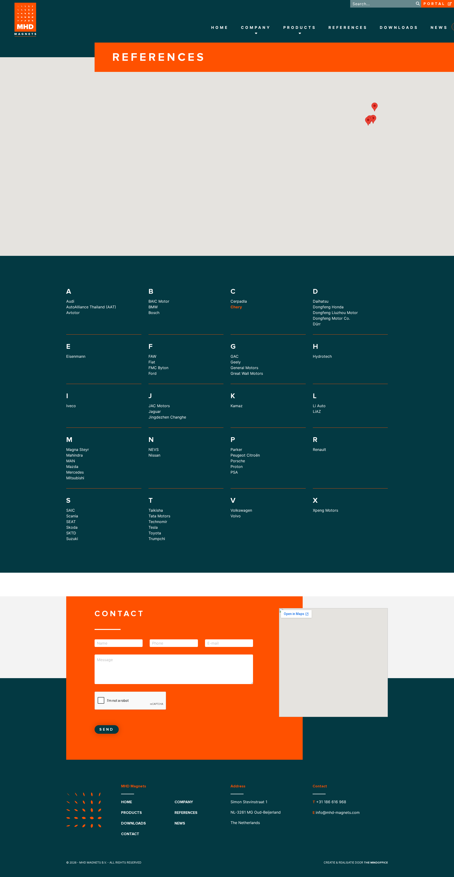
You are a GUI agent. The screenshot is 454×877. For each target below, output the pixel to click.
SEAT (71, 521)
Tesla (153, 527)
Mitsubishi (75, 478)
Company (256, 27)
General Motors (244, 367)
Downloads (399, 27)
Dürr (317, 324)
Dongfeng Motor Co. (331, 318)
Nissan (154, 455)
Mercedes (75, 472)
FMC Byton (158, 367)
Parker (236, 449)
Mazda (72, 466)
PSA (234, 472)
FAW (152, 356)
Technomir (157, 521)
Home (220, 27)
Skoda (72, 527)
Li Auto (319, 405)
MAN (70, 460)
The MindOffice (376, 862)
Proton (237, 466)
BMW (153, 307)
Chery (236, 307)
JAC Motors (159, 405)
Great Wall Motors (247, 373)
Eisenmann (75, 356)
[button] (373, 119)
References (347, 27)
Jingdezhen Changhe (167, 417)
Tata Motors (159, 516)
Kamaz (237, 405)
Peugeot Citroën (245, 455)
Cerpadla (239, 301)
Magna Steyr (77, 449)
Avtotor (73, 312)
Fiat (151, 362)
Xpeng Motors (325, 510)
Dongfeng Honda (328, 307)
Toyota (154, 533)
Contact (130, 834)
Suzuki (72, 538)
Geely (236, 362)
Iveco (71, 405)
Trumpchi (156, 538)
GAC (235, 356)
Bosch (153, 312)
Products (299, 27)
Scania (72, 516)
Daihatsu (320, 301)
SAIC (70, 510)
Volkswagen (241, 510)
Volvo (236, 516)
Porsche (238, 460)
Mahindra (74, 455)
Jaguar (154, 411)
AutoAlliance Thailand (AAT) (91, 307)
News (439, 27)
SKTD (71, 533)
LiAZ (317, 411)
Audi (70, 301)
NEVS (153, 449)
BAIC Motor (158, 301)
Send (106, 729)
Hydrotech (322, 356)
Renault (319, 449)
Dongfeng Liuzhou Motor (335, 312)
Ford (152, 373)
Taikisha (155, 510)
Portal (434, 3)
